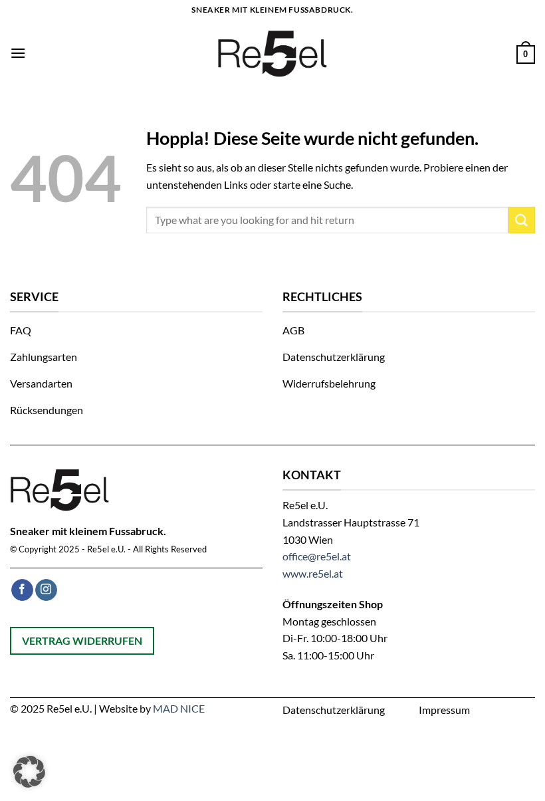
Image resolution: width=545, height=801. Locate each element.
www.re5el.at (312, 573)
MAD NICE (179, 708)
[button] (18, 53)
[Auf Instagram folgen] (46, 590)
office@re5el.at (316, 556)
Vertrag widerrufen (82, 640)
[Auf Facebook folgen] (22, 590)
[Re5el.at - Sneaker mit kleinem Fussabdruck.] (272, 53)
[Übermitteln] (521, 220)
